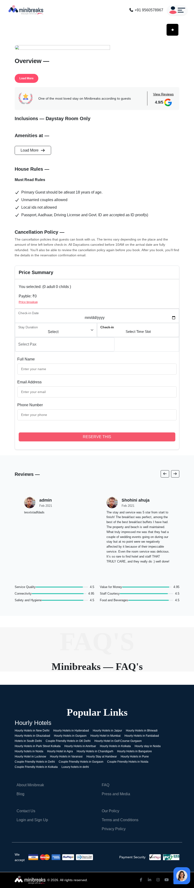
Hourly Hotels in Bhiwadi (142, 730)
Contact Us (26, 811)
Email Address (29, 382)
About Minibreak (30, 785)
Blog (20, 794)
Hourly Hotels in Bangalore (134, 751)
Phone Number (30, 405)
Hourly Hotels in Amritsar (80, 746)
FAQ (105, 785)
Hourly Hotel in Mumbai (105, 735)
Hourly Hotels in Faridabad (141, 735)
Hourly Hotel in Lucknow (30, 756)
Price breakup (28, 302)
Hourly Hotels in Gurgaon (70, 735)
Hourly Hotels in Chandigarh (95, 751)
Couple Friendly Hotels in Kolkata (36, 767)
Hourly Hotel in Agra (60, 751)
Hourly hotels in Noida (29, 751)
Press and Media (116, 794)
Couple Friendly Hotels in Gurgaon (81, 761)
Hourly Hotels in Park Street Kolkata (38, 746)
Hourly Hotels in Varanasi (66, 756)
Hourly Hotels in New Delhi (32, 730)
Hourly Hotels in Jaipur (107, 730)
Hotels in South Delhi (28, 741)
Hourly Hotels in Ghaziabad (32, 735)
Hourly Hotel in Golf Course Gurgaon (118, 741)
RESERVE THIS (97, 437)
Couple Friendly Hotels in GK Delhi (68, 741)
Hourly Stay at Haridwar (101, 756)
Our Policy (110, 811)
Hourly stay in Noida (148, 746)
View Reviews (163, 94)
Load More (26, 78)
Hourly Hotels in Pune (135, 756)
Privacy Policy (114, 829)
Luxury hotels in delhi (75, 767)
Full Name (26, 359)
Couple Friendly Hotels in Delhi (35, 761)
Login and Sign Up (32, 820)
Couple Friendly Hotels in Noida (127, 761)
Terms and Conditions (120, 820)
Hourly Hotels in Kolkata (115, 746)
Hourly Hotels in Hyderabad (71, 730)
